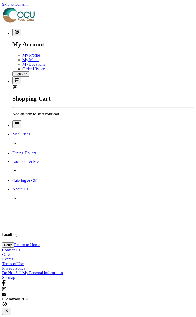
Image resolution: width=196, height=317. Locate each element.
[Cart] (16, 80)
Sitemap (8, 277)
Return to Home (27, 245)
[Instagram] (98, 289)
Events (7, 259)
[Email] (98, 294)
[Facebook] (98, 283)
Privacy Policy (14, 268)
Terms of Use (13, 263)
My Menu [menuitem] (30, 60)
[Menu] (16, 124)
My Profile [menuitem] (31, 55)
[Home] (18, 22)
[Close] (6, 311)
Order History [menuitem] (33, 69)
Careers (8, 254)
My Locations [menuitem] (33, 64)
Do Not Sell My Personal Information (32, 273)
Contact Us (11, 250)
